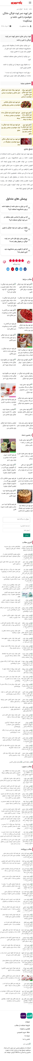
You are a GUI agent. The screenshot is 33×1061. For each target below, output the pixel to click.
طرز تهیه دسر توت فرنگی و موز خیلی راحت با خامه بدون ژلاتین (9, 351)
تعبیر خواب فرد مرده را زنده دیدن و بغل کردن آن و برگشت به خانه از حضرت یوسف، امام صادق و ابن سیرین (10, 834)
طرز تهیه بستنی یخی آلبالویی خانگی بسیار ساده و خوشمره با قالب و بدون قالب (10, 978)
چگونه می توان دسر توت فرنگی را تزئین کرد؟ (14, 229)
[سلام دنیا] (23, 1018)
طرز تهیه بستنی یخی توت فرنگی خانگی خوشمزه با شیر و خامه (25, 425)
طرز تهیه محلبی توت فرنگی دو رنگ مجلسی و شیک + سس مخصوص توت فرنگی (25, 400)
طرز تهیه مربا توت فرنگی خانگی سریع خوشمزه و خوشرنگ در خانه (11, 142)
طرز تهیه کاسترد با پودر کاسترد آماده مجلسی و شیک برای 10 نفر (9, 457)
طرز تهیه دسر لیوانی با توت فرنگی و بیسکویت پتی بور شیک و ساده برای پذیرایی (25, 352)
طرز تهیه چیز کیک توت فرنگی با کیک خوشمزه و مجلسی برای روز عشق (10, 127)
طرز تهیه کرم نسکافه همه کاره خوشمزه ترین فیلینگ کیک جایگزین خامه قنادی (26, 508)
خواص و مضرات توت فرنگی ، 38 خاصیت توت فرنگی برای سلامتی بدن (8, 425)
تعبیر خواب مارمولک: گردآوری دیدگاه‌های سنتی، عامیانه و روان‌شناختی (12, 724)
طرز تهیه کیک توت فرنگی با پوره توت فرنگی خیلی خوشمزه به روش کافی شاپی (25, 300)
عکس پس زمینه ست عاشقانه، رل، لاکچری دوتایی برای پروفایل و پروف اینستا (11, 773)
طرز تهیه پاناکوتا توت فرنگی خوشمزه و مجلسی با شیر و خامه (8, 402)
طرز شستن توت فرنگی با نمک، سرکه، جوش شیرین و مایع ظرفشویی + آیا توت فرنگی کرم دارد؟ (8, 302)
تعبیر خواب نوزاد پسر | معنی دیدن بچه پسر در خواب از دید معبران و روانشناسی (10, 679)
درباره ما (27, 1036)
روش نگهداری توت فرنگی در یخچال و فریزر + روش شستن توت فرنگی (25, 376)
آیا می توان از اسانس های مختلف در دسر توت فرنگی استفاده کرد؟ (15, 218)
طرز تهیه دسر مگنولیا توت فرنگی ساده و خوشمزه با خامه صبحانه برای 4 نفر (9, 376)
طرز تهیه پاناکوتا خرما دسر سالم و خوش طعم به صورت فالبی (8, 506)
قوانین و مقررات (25, 1029)
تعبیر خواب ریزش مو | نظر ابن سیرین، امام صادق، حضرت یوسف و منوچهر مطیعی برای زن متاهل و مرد (10, 796)
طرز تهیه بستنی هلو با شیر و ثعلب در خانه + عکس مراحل (25, 456)
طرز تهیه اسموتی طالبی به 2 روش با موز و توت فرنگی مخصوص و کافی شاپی (11, 886)
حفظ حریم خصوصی (23, 1032)
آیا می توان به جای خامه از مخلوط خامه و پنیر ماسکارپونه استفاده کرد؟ (14, 208)
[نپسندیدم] (4, 261)
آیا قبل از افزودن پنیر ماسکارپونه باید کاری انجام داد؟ (15, 250)
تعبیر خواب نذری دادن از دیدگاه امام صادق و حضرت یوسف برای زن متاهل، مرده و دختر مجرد (10, 842)
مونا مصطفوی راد (24, 26)
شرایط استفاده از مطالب (22, 1025)
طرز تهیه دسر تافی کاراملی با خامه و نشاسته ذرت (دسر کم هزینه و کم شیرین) (25, 481)
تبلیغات (27, 1022)
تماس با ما (26, 1039)
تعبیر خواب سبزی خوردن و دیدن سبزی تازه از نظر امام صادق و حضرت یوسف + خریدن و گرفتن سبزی (10, 811)
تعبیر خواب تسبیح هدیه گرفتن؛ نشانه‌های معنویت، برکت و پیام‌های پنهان (11, 594)
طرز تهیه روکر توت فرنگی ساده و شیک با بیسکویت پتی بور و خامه (25, 327)
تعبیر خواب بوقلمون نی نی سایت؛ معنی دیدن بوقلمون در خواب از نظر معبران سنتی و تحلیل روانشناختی (11, 587)
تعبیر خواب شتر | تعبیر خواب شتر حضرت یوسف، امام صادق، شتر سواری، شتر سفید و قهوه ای (10, 819)
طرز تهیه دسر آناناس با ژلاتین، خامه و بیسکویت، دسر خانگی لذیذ (9, 326)
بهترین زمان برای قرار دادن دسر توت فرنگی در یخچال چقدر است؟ (15, 240)
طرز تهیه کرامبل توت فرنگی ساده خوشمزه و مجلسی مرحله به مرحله (10, 115)
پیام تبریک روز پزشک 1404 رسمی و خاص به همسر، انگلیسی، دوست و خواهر (11, 826)
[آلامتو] (29, 1018)
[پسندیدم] (29, 261)
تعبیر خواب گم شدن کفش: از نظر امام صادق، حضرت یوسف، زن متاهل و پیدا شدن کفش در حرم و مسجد (10, 788)
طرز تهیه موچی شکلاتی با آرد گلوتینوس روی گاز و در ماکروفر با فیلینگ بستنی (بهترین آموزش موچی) (8, 482)
